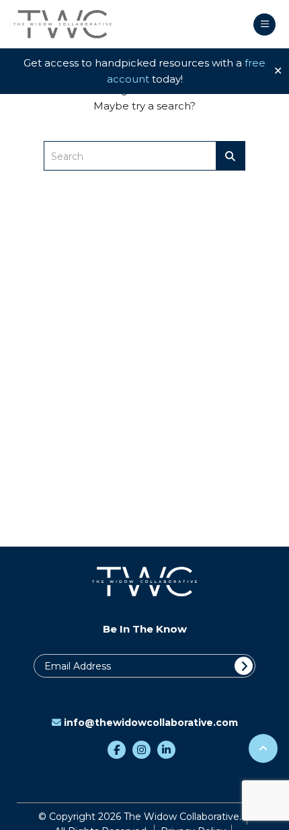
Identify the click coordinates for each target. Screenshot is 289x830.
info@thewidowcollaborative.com (151, 723)
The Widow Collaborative (62, 24)
